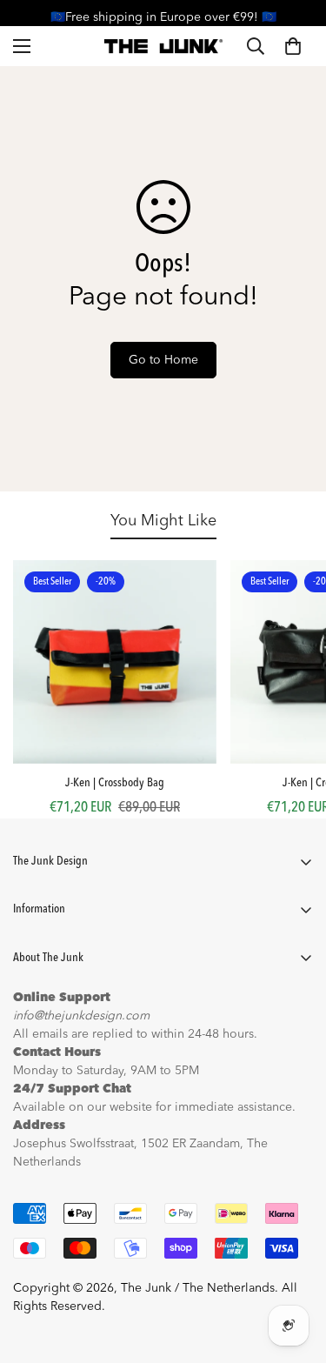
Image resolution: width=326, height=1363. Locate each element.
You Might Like (163, 521)
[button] (293, 46)
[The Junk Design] (163, 45)
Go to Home (163, 360)
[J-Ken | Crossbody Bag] (114, 662)
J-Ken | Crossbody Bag (114, 783)
